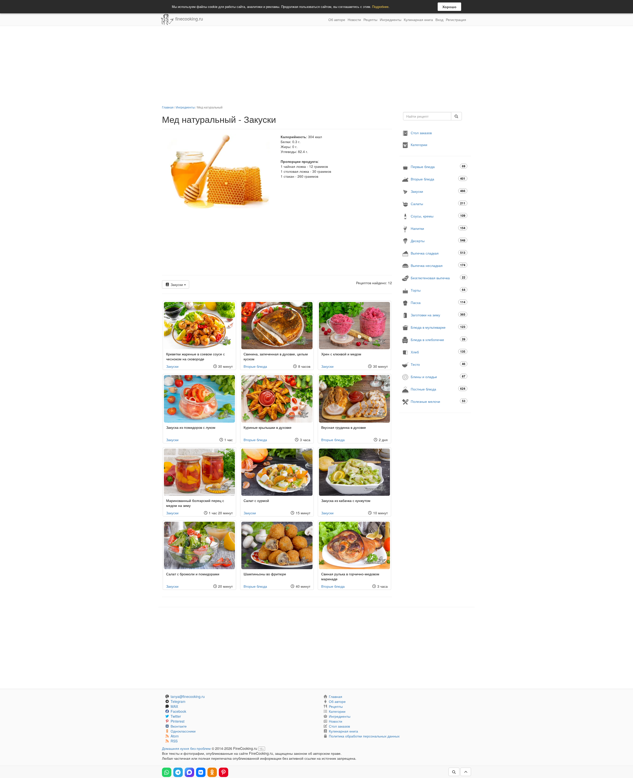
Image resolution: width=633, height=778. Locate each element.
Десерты (438, 240)
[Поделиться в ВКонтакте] (200, 772)
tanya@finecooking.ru (188, 696)
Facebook (178, 711)
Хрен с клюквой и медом (341, 353)
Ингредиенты (390, 19)
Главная (168, 107)
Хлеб (438, 351)
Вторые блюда (255, 366)
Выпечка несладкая (438, 265)
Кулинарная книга (418, 19)
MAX (174, 706)
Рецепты (370, 19)
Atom (175, 736)
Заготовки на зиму (438, 314)
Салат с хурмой (256, 500)
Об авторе (336, 19)
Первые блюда (438, 166)
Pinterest (177, 721)
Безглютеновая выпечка (438, 277)
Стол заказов (421, 132)
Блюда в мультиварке (438, 327)
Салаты (438, 203)
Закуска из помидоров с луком (190, 427)
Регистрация (456, 19)
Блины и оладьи (438, 376)
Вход (439, 19)
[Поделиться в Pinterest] (223, 772)
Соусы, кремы (438, 215)
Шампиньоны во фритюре (265, 573)
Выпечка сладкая (438, 253)
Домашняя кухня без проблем (186, 748)
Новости (354, 19)
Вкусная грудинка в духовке (343, 427)
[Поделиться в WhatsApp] (166, 772)
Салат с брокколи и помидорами (192, 573)
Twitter (176, 716)
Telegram (178, 701)
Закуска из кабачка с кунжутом (345, 500)
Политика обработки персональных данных (364, 736)
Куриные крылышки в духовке (268, 427)
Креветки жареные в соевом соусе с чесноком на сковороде (195, 356)
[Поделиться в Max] (189, 772)
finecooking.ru (188, 18)
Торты (438, 290)
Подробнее (380, 6)
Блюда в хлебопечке (438, 339)
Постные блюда (438, 388)
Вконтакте (179, 726)
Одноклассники (183, 731)
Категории (419, 144)
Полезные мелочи (438, 401)
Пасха (438, 302)
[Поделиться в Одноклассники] (212, 772)
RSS (174, 740)
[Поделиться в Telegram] (178, 772)
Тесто (438, 364)
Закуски (177, 284)
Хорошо (449, 6)
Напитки (438, 228)
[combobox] (427, 116)
